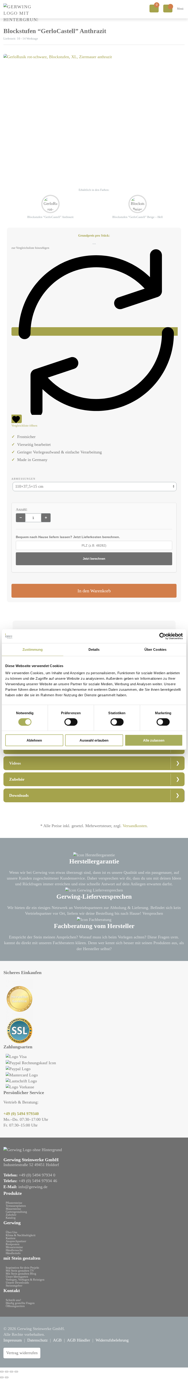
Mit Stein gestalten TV (20, 1270)
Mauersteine (13, 1208)
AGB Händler (78, 1340)
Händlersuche (14, 1250)
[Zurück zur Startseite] (20, 13)
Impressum (12, 1340)
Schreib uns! (13, 1300)
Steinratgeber (14, 1285)
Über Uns (11, 1232)
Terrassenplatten (16, 1205)
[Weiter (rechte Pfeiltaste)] (6, 1377)
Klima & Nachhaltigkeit (21, 1235)
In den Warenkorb (94, 590)
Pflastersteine (14, 1202)
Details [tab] (94, 649)
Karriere (11, 1238)
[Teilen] (11, 1371)
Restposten (12, 1244)
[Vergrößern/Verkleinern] (2, 1371)
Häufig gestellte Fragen (20, 1303)
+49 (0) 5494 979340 (21, 1113)
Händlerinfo (13, 1253)
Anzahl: (21, 509)
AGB (57, 1340)
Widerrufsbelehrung (112, 1340)
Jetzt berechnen (94, 558)
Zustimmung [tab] (32, 649)
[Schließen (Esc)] (16, 1371)
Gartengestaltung (16, 1211)
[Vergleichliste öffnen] (167, 8)
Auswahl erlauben (94, 740)
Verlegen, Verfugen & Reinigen (25, 1279)
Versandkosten (135, 825)
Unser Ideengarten (17, 1276)
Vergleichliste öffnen (24, 425)
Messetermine (14, 1247)
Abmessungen (23, 478)
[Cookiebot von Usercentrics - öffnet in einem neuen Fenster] (163, 636)
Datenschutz (37, 1340)
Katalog (11, 1217)
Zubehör (11, 1214)
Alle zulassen (153, 740)
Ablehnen (34, 740)
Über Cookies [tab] (155, 649)
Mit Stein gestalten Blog (21, 1273)
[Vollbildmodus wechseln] (6, 1371)
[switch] (70, 721)
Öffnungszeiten (15, 1306)
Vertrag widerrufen (22, 1352)
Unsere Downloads (17, 1282)
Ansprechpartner (16, 1241)
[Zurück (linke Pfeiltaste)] (2, 1377)
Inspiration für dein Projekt (22, 1267)
